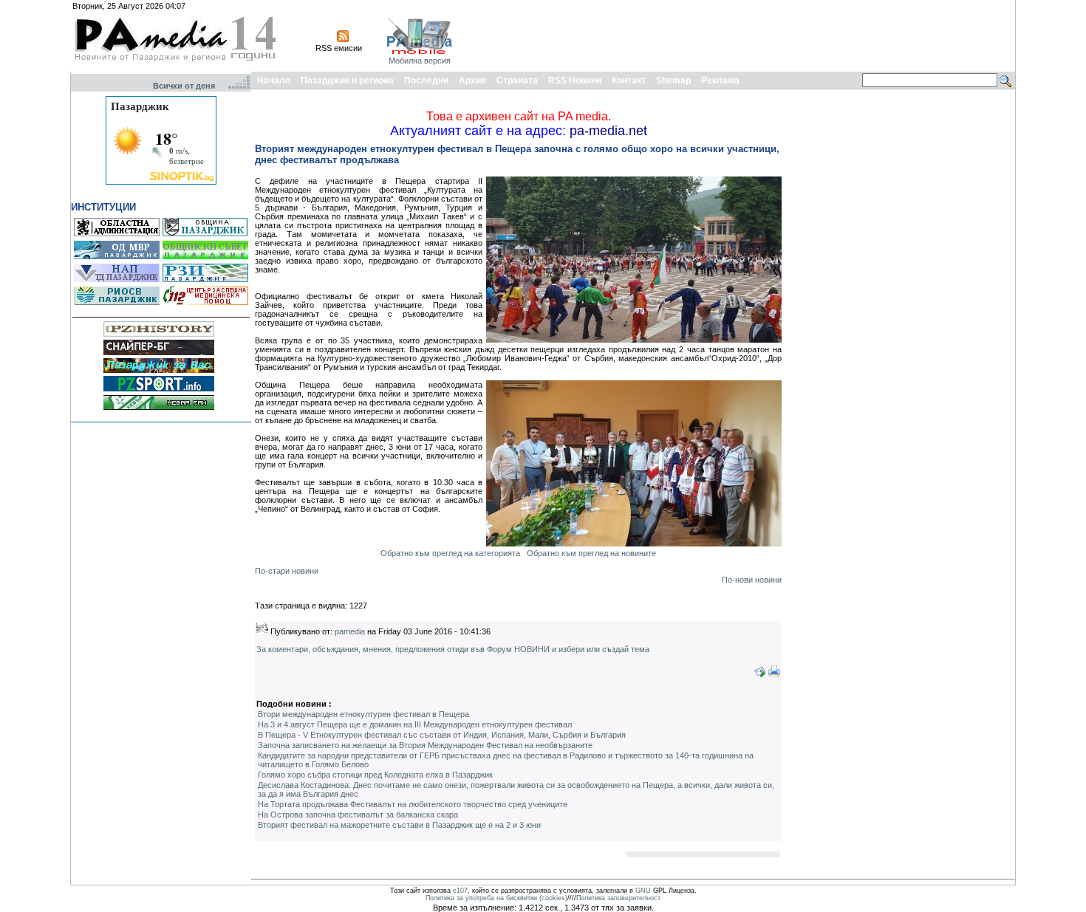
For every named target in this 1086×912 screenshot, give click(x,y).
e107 (460, 890)
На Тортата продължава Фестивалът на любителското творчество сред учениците (412, 804)
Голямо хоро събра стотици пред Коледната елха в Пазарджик (375, 774)
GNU (643, 890)
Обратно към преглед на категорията (450, 553)
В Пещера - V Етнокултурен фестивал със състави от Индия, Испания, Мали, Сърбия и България (442, 734)
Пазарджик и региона (347, 80)
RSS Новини (574, 80)
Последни (426, 80)
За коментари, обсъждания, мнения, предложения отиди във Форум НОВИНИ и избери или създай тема (452, 649)
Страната (517, 80)
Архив (472, 80)
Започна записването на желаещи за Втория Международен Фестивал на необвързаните (425, 745)
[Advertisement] (744, 35)
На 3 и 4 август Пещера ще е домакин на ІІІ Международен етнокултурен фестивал (415, 724)
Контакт (629, 80)
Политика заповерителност (618, 898)
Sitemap (673, 80)
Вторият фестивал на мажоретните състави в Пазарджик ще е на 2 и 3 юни (399, 824)
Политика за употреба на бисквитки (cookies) (496, 898)
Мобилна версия (420, 60)
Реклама (720, 80)
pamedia (350, 631)
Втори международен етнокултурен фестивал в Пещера (363, 714)
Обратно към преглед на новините (591, 553)
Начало (273, 80)
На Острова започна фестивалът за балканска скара (358, 814)
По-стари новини (286, 570)
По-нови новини (752, 579)
